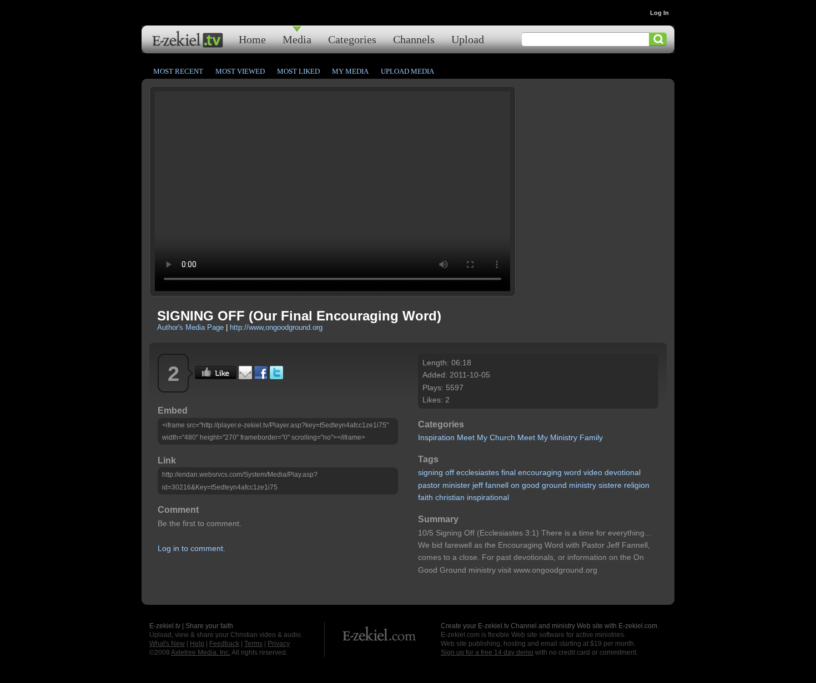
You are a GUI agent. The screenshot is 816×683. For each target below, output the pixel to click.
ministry (582, 485)
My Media (350, 71)
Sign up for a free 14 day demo (487, 652)
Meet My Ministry (547, 437)
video (592, 472)
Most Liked (298, 71)
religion (636, 485)
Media (297, 39)
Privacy (279, 644)
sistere (610, 485)
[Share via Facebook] (261, 376)
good (531, 485)
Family (591, 437)
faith (425, 497)
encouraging (540, 472)
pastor (429, 485)
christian (450, 497)
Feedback (224, 644)
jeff (477, 485)
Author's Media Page (190, 327)
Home (252, 39)
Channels (414, 39)
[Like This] (215, 376)
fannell (496, 485)
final (508, 472)
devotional (623, 472)
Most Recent (178, 71)
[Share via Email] (245, 376)
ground (554, 485)
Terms (253, 644)
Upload (467, 39)
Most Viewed (240, 71)
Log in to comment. (191, 548)
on (515, 485)
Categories (352, 39)
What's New (167, 644)
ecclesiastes (477, 472)
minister (456, 485)
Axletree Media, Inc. (200, 652)
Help (197, 644)
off (449, 472)
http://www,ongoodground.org (276, 327)
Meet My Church (486, 437)
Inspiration (436, 437)
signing (430, 472)
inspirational (488, 497)
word (572, 472)
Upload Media (407, 71)
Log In (659, 12)
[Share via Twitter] (276, 376)
